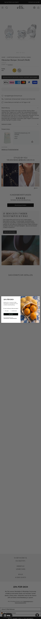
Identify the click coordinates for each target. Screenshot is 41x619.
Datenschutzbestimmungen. (13, 318)
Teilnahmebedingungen (6, 318)
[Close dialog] (38, 297)
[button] (37, 615)
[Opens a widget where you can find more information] (7, 615)
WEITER (11, 314)
